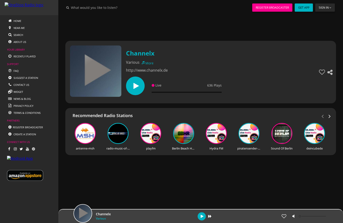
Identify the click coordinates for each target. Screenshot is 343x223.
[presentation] (329, 116)
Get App (303, 8)
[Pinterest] (33, 148)
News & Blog (22, 99)
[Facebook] (9, 148)
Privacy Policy (23, 106)
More (149, 63)
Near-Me (19, 28)
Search (18, 35)
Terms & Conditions (27, 113)
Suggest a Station (25, 78)
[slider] (313, 216)
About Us (19, 42)
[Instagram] (15, 148)
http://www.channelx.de (147, 70)
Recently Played (24, 56)
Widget (18, 92)
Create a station (24, 134)
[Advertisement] (200, 25)
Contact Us (21, 85)
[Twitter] (21, 148)
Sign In (324, 8)
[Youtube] (27, 148)
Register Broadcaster (272, 8)
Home (17, 21)
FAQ (16, 71)
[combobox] (108, 7)
